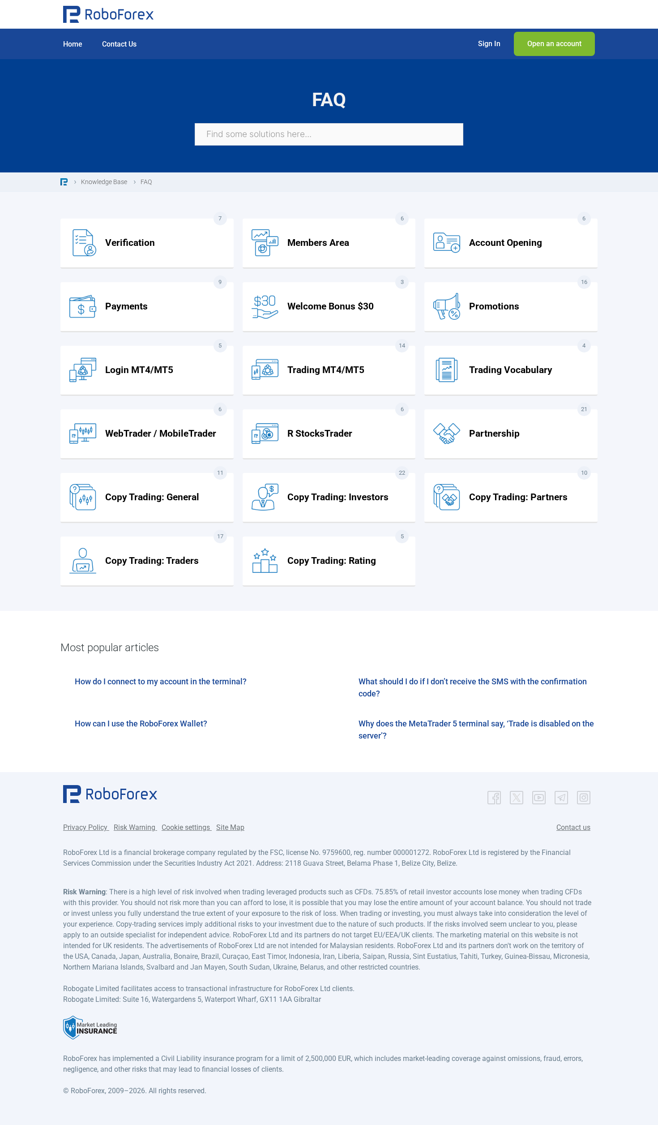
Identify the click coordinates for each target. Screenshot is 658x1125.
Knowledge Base (104, 181)
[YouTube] (539, 795)
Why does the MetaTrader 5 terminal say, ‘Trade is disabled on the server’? (476, 729)
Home (72, 44)
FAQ (146, 181)
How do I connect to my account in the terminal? (161, 681)
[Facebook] (494, 795)
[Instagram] (583, 795)
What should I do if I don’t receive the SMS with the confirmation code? (473, 687)
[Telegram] (561, 795)
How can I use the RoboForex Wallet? (141, 723)
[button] (489, 44)
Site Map (230, 827)
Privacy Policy (86, 827)
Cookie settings (187, 827)
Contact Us (119, 44)
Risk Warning (135, 827)
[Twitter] (516, 795)
